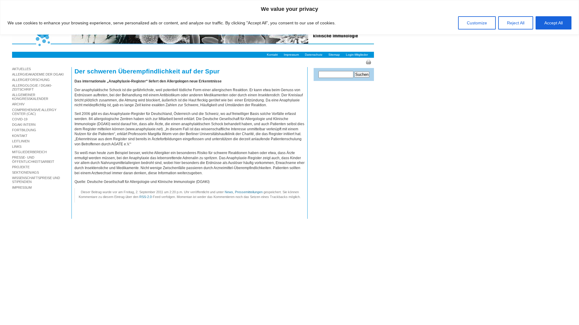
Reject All (515, 22)
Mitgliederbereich (29, 152)
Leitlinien (21, 141)
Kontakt (272, 54)
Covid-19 (19, 119)
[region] (289, 17)
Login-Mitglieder (357, 54)
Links (16, 146)
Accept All (553, 22)
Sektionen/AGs (25, 172)
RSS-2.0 (145, 197)
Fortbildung (24, 130)
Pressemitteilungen (249, 192)
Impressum (291, 54)
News (229, 192)
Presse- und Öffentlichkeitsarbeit (33, 159)
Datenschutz (313, 54)
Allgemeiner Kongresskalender (30, 97)
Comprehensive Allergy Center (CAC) (34, 112)
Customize (477, 22)
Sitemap (334, 54)
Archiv (18, 104)
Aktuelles (21, 69)
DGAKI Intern (24, 124)
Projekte (21, 167)
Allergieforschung (31, 80)
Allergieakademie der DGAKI (38, 74)
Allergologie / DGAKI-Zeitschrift (32, 87)
